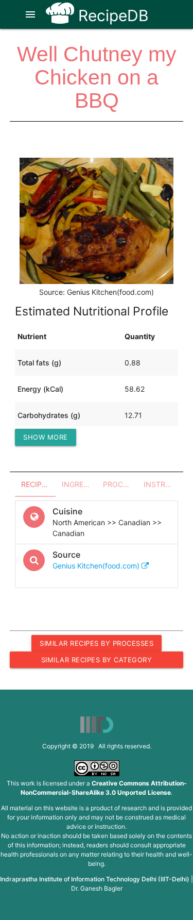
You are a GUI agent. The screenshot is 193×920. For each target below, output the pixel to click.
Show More (45, 437)
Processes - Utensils (120, 484)
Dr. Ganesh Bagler (96, 888)
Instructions (161, 484)
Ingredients (79, 484)
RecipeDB (111, 15)
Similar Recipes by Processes (96, 643)
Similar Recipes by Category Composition (96, 662)
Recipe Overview (38, 484)
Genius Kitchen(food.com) (97, 565)
